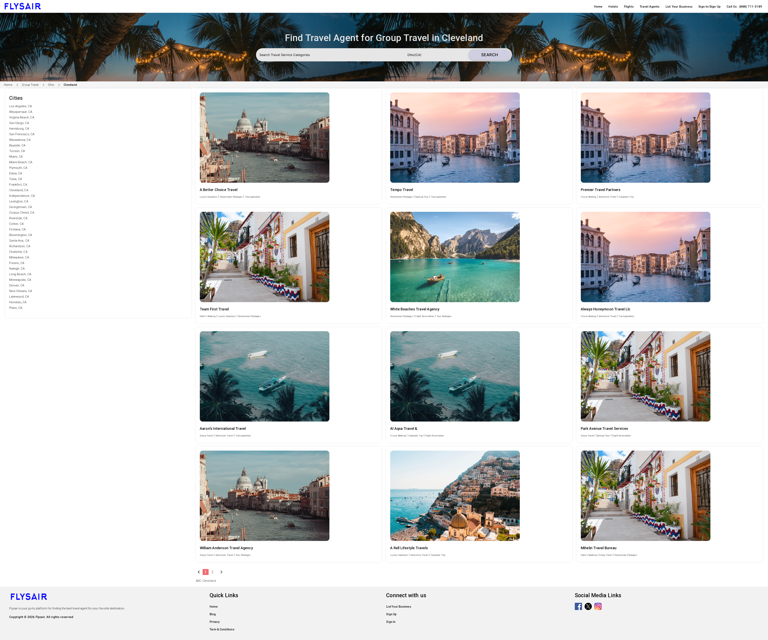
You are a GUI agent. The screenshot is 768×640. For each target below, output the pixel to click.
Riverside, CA (18, 218)
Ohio (51, 84)
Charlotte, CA (18, 252)
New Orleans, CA (20, 291)
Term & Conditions (222, 629)
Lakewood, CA (19, 296)
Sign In (390, 621)
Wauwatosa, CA (20, 140)
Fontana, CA (17, 229)
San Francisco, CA (21, 134)
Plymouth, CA (18, 168)
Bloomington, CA (20, 235)
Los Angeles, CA (20, 106)
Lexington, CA (18, 201)
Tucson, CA (17, 151)
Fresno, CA (16, 263)
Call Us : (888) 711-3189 (744, 6)
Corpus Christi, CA (21, 212)
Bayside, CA (17, 145)
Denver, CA (16, 285)
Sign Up (391, 614)
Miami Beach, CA (20, 162)
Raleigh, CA (17, 268)
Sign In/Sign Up (709, 6)
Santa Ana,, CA (19, 240)
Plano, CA (15, 308)
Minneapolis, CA (20, 280)
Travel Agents (650, 6)
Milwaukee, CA (19, 257)
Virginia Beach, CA (21, 117)
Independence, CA (22, 196)
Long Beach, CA (20, 274)
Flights (629, 6)
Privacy (215, 621)
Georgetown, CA (20, 207)
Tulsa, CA (15, 179)
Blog (213, 614)
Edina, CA (15, 173)
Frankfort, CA (18, 184)
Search (489, 54)
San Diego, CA (19, 123)
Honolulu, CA (17, 302)
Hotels (613, 6)
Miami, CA (16, 156)
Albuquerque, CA (20, 112)
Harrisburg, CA (19, 128)
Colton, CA (16, 224)
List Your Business (679, 6)
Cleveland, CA (18, 190)
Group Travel (30, 84)
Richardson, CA (19, 246)
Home (598, 6)
